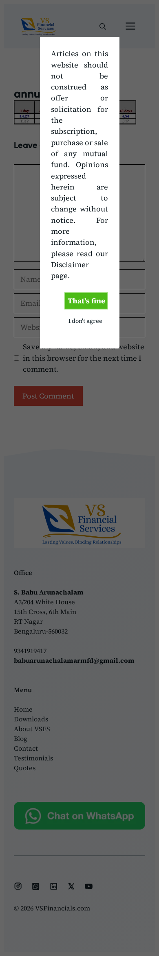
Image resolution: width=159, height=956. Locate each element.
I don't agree (85, 321)
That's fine (86, 301)
